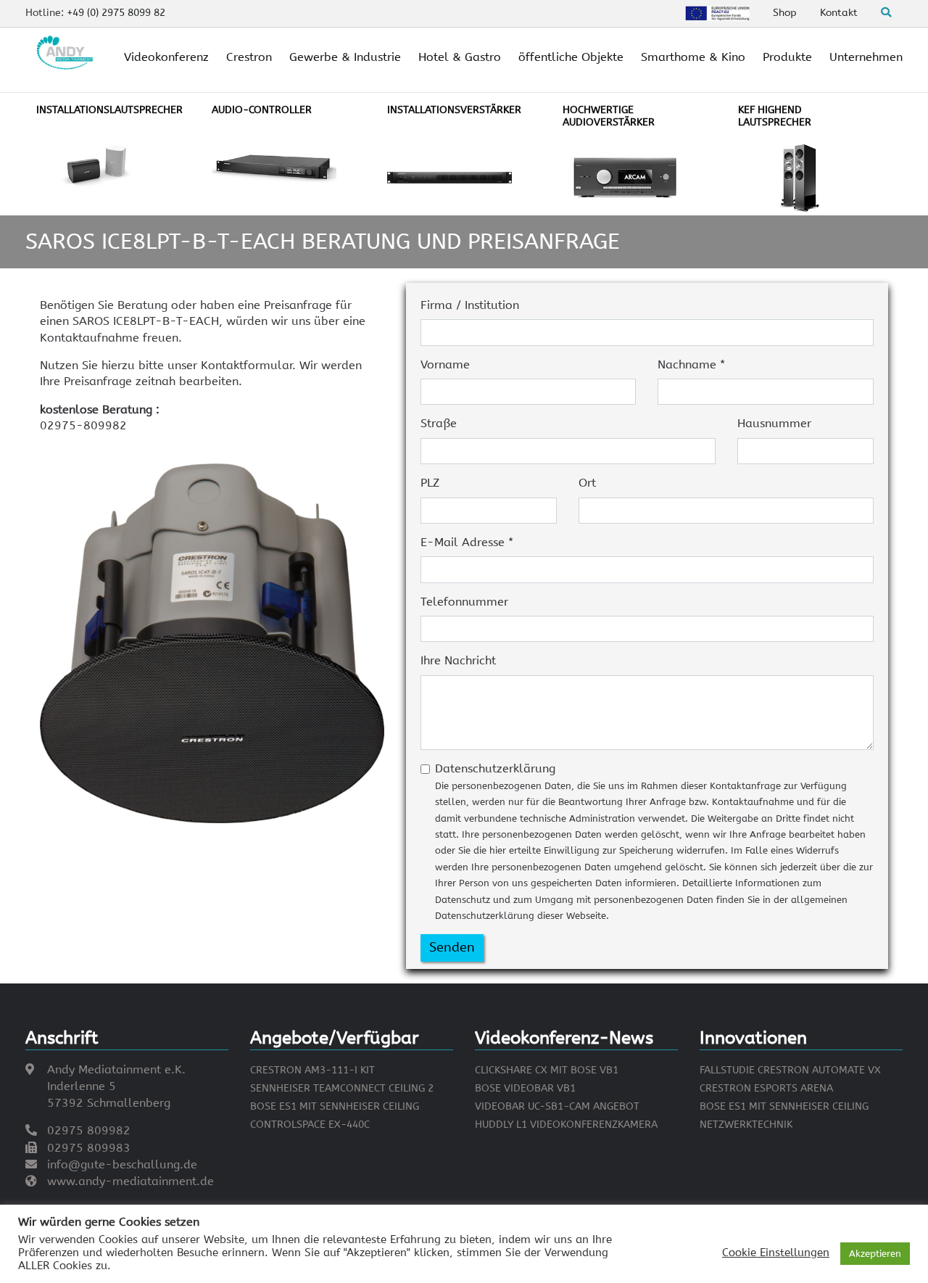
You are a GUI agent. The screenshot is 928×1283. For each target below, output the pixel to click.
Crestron (249, 57)
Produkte (787, 57)
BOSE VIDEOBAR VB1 (525, 1088)
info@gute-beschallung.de (122, 1164)
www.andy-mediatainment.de (130, 1181)
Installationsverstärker (454, 110)
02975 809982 (88, 1130)
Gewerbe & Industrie (345, 57)
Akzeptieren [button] (875, 1253)
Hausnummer (774, 423)
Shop (785, 13)
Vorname (445, 364)
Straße (438, 423)
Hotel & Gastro (459, 57)
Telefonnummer (464, 602)
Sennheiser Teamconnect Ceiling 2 (342, 1088)
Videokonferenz (166, 57)
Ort (587, 483)
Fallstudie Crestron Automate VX (790, 1070)
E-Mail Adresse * (466, 542)
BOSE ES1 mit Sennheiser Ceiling (334, 1106)
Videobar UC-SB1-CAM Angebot (557, 1106)
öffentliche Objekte (571, 57)
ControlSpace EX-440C (310, 1124)
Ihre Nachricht (458, 660)
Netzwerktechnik (746, 1124)
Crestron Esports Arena (766, 1088)
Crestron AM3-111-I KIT (312, 1070)
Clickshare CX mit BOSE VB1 (546, 1070)
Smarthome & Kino (693, 57)
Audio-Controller (262, 110)
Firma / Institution (469, 305)
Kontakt (839, 13)
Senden (452, 947)
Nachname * (691, 364)
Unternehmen (866, 57)
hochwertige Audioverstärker (609, 116)
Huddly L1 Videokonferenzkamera (566, 1124)
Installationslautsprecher (109, 110)
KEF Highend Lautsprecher (774, 116)
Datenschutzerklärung (654, 841)
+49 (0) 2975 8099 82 (116, 13)
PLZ (429, 483)
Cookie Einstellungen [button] (775, 1253)
